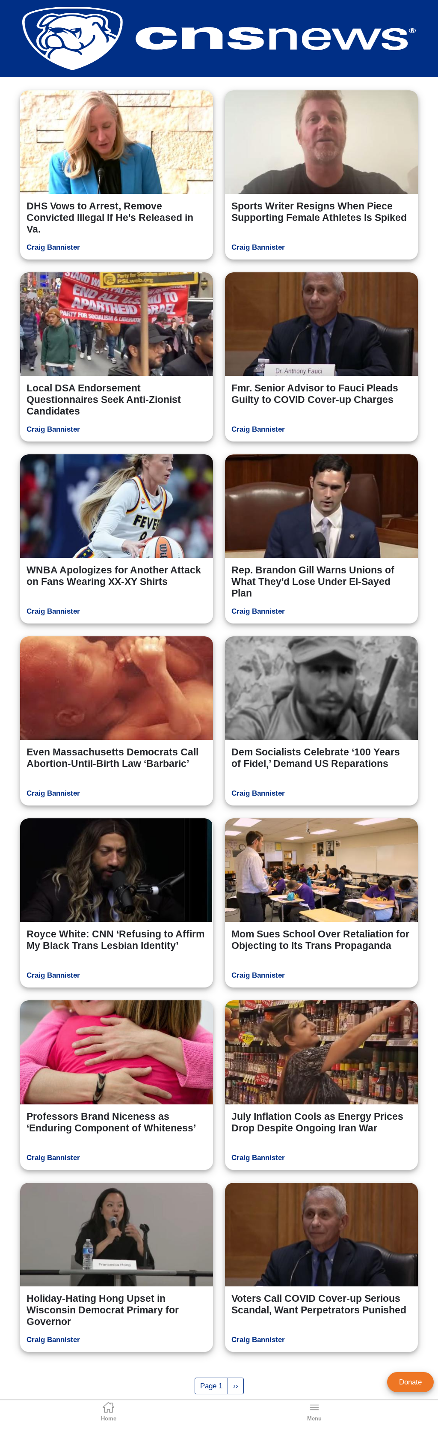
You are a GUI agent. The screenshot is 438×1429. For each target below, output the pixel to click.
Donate (410, 1382)
